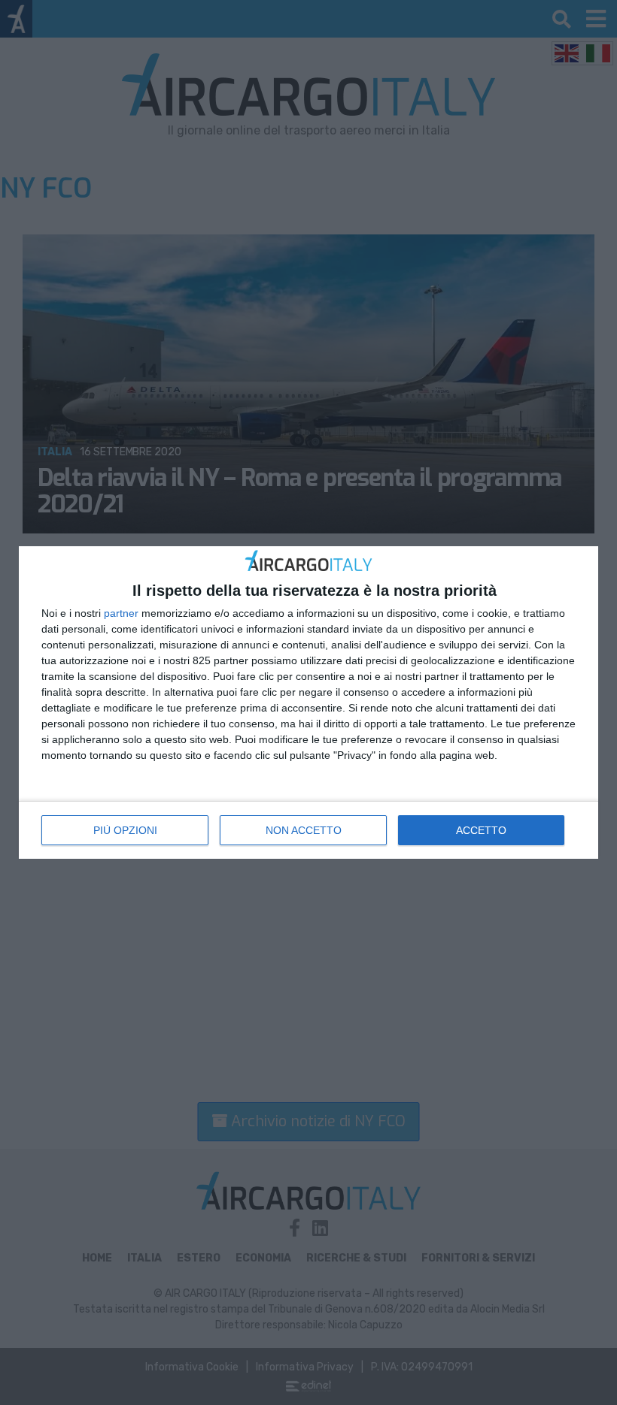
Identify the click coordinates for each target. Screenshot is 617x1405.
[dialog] (308, 703)
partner (121, 613)
